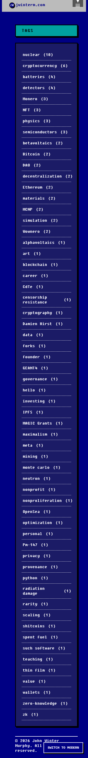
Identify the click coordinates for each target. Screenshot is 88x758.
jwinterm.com (30, 4)
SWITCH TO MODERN (63, 748)
